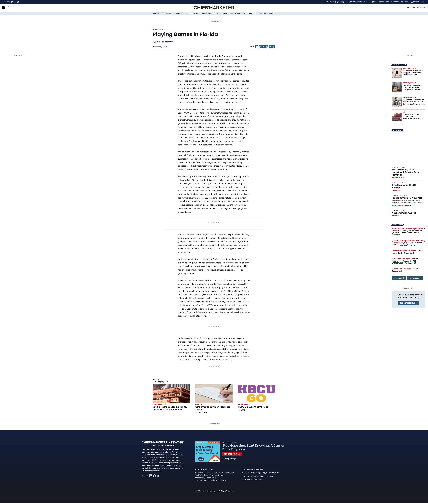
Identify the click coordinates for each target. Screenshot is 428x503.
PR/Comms (167, 13)
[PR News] (374, 2)
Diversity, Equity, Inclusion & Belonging (210, 480)
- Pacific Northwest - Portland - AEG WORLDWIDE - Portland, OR (405, 260)
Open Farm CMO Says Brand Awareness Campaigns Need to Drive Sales (412, 88)
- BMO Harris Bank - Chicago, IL (407, 251)
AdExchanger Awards (404, 212)
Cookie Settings (201, 475)
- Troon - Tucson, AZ (405, 270)
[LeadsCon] (404, 1)
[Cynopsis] (395, 1)
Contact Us (229, 473)
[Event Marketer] (384, 2)
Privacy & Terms (216, 475)
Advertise (411, 7)
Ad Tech (156, 13)
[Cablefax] (422, 1)
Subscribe (421, 7)
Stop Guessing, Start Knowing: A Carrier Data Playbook (405, 172)
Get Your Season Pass (400, 205)
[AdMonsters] (415, 2)
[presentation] (397, 72)
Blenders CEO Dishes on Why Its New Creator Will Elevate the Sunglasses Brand (414, 102)
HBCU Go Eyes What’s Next (253, 406)
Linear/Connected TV (210, 13)
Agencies (157, 30)
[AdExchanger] (340, 2)
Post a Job (398, 278)
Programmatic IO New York (407, 197)
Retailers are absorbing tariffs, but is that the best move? (170, 408)
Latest (197, 404)
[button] (3, 7)
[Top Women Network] (358, 2)
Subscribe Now (407, 303)
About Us (219, 473)
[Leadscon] (203, 413)
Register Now (397, 177)
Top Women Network (267, 13)
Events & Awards (249, 13)
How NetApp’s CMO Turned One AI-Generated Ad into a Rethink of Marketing (412, 117)
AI (403, 112)
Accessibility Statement (204, 478)
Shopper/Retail (193, 13)
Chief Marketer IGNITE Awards (404, 186)
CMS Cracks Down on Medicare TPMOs (212, 408)
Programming (243, 404)
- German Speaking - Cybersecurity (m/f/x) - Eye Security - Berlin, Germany (408, 231)
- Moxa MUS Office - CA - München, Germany (408, 242)
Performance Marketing (231, 13)
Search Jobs (414, 278)
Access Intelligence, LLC (209, 491)
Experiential (179, 13)
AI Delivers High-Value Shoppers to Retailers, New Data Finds (413, 72)
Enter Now (396, 190)
